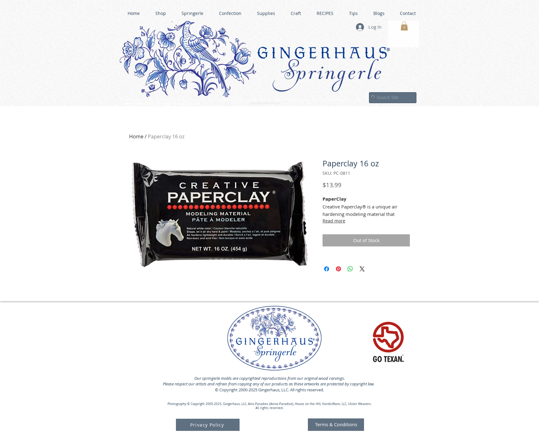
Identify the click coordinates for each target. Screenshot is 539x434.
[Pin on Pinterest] (338, 269)
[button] (404, 26)
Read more (334, 221)
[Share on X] (362, 269)
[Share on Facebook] (326, 269)
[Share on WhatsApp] (350, 269)
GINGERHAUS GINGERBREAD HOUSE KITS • (330, 100)
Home (136, 136)
